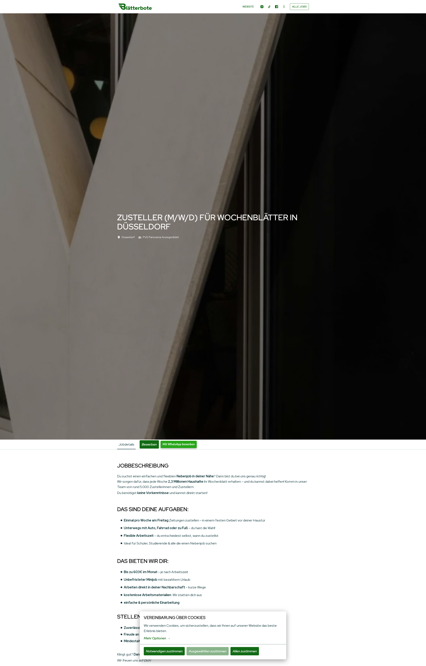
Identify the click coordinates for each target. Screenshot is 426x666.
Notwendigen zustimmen (164, 651)
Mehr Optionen (155, 638)
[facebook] (276, 6)
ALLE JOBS (299, 6)
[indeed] (284, 6)
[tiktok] (269, 6)
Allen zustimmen (245, 651)
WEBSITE (248, 6)
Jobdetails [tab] (126, 444)
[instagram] (262, 6)
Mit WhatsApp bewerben (179, 444)
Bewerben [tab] (149, 444)
